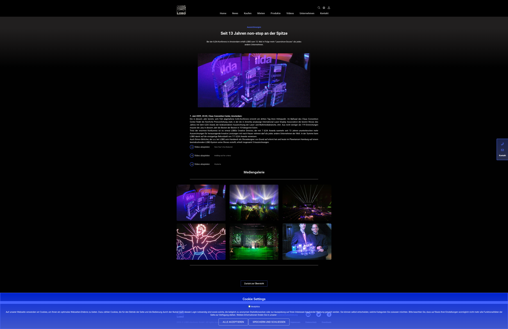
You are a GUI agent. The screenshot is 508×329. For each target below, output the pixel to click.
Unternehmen (307, 13)
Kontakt (324, 13)
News (235, 13)
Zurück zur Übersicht (254, 283)
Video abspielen (202, 147)
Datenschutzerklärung (287, 315)
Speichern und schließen (269, 322)
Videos (290, 13)
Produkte (276, 13)
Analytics (255, 306)
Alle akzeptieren (233, 322)
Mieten (261, 13)
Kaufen (247, 13)
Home (223, 13)
